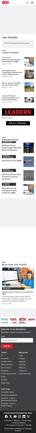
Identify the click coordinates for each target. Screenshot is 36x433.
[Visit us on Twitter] (10, 416)
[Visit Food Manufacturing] (13, 319)
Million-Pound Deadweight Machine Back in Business (12, 147)
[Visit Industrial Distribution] (4, 322)
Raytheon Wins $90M (12, 160)
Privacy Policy (27, 420)
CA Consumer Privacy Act (15, 425)
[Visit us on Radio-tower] (28, 416)
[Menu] (32, 3)
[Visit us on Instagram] (19, 416)
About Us (17, 420)
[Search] (27, 3)
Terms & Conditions (19, 423)
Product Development (8, 156)
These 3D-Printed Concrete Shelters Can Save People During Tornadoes (10, 98)
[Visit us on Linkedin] (23, 416)
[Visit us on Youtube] (15, 416)
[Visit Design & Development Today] (4, 319)
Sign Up (7, 346)
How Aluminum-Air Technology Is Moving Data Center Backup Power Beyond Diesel (12, 72)
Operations (7, 142)
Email (3, 336)
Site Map (29, 425)
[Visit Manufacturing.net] (13, 322)
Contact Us (8, 420)
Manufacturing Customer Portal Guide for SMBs (11, 61)
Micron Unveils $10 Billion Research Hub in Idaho (11, 84)
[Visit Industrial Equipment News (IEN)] (22, 319)
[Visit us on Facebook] (6, 416)
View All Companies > (18, 123)
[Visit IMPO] (31, 319)
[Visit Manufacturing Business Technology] (22, 322)
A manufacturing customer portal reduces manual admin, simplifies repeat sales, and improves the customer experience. (16, 299)
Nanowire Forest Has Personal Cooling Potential (11, 176)
